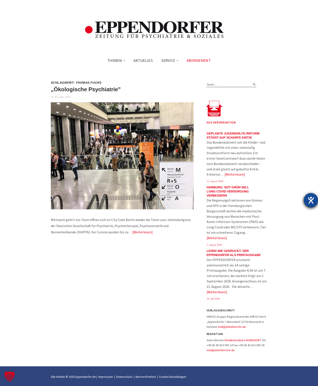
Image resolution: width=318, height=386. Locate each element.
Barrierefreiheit (146, 377)
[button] (9, 376)
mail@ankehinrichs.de (232, 327)
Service (168, 60)
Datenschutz (124, 377)
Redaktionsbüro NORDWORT (243, 340)
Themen (114, 60)
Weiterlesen (142, 232)
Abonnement (199, 60)
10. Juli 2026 (213, 298)
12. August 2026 (215, 181)
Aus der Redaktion (221, 122)
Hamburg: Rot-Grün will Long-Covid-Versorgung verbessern (228, 191)
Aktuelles (143, 60)
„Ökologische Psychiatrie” (86, 89)
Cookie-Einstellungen (172, 377)
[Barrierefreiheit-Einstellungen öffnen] (311, 200)
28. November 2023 (61, 96)
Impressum (105, 377)
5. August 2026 (214, 244)
